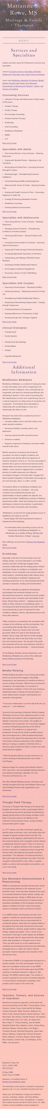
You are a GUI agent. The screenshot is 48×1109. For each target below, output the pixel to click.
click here (35, 536)
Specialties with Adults (33, 72)
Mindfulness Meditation (20, 80)
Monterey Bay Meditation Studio (13, 1082)
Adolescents (7, 74)
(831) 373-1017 (7, 1068)
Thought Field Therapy (17, 83)
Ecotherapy (34, 80)
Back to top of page (9, 143)
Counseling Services (16, 72)
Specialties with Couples (21, 74)
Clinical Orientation (38, 74)
